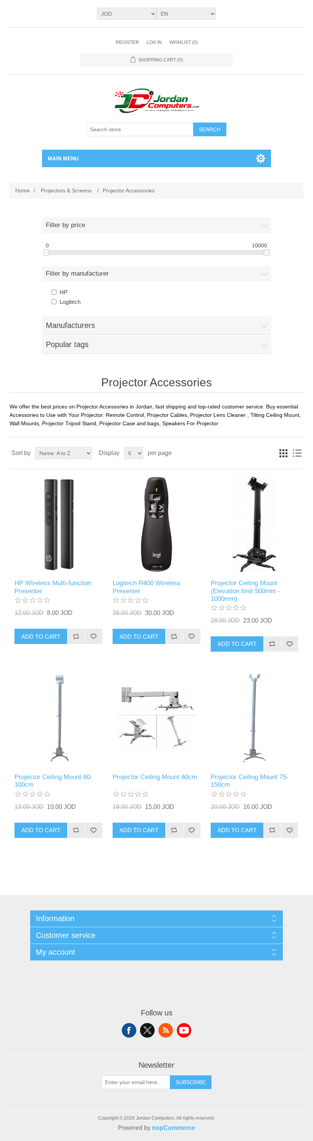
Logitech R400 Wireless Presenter (147, 586)
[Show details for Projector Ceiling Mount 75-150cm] (254, 718)
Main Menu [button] (63, 158)
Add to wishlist (93, 636)
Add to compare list (76, 636)
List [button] (297, 453)
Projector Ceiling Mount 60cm (155, 777)
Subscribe (191, 1082)
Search (210, 129)
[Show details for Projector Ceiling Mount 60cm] (156, 718)
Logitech (70, 302)
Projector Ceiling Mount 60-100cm (53, 780)
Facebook (129, 1030)
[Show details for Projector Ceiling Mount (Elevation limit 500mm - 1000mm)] (254, 524)
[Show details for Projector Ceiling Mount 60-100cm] (58, 718)
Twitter (147, 1030)
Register (127, 42)
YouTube (184, 1030)
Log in (154, 42)
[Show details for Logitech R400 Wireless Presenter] (156, 524)
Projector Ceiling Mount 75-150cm (250, 780)
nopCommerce (173, 1128)
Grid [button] (283, 453)
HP (64, 292)
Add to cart (40, 636)
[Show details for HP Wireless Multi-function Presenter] (58, 524)
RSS (165, 1030)
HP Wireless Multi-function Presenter (53, 586)
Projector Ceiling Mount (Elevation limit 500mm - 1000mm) (245, 590)
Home (22, 190)
